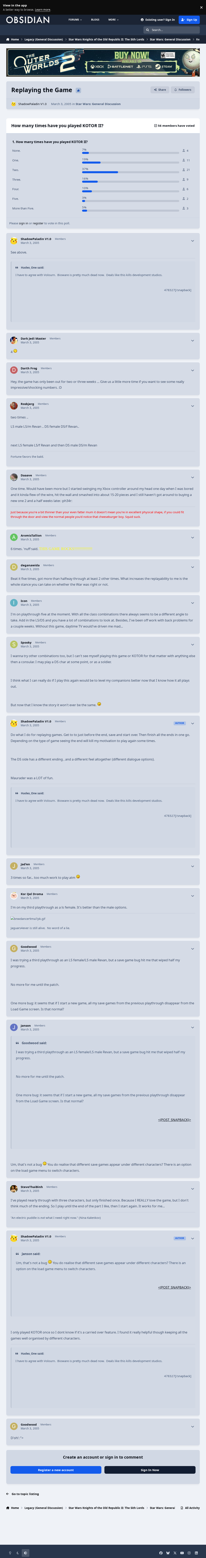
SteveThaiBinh (32, 1187)
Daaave (26, 475)
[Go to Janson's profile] (14, 1027)
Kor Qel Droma (32, 894)
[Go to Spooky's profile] (14, 644)
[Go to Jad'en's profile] (14, 866)
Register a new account (56, 1470)
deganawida (30, 565)
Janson (26, 1025)
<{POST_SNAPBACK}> (174, 1119)
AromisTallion (31, 535)
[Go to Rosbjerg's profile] (14, 406)
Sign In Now (150, 1470)
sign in (23, 223)
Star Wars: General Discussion (98, 104)
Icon (24, 601)
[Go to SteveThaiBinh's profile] (14, 1189)
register (38, 223)
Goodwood (29, 947)
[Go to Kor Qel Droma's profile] (14, 896)
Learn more (8, 7)
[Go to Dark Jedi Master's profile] (14, 340)
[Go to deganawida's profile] (14, 567)
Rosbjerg (27, 404)
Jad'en (25, 864)
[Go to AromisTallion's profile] (14, 537)
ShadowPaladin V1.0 (32, 104)
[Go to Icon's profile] (14, 603)
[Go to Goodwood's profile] (14, 948)
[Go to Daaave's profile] (14, 477)
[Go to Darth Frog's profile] (14, 370)
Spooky (26, 642)
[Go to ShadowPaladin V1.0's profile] (13, 104)
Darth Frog (29, 368)
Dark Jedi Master (33, 338)
